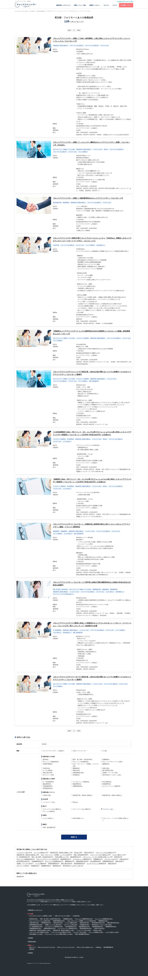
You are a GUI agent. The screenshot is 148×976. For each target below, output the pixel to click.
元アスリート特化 (22, 865)
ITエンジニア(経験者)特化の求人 (84, 918)
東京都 (19, 876)
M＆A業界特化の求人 (71, 926)
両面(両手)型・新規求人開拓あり (27, 855)
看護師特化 (68, 861)
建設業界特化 (74, 857)
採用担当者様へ (32, 941)
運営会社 (31, 949)
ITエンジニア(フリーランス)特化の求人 (40, 920)
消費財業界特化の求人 (50, 928)
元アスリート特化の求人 (70, 924)
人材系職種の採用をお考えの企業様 (125, 1)
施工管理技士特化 (22, 861)
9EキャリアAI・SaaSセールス (85, 947)
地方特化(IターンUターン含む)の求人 (102, 924)
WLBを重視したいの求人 (36, 934)
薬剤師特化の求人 (46, 922)
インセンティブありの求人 (84, 930)
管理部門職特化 (53, 863)
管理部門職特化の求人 (59, 920)
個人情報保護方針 (108, 947)
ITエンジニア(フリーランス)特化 (46, 859)
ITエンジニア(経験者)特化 (24, 859)
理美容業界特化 (78, 863)
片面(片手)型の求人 (99, 928)
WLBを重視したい (60, 857)
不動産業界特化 (36, 861)
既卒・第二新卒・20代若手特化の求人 (50, 918)
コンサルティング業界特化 (81, 859)
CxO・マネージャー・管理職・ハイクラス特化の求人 (81, 920)
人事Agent (98, 947)
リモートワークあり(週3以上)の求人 (39, 932)
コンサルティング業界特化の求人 (54, 926)
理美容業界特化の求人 (86, 928)
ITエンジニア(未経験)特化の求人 (104, 918)
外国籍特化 (34, 865)
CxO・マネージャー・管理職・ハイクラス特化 (55, 855)
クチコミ (114, 5)
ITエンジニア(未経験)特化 (53, 861)
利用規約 (30, 953)
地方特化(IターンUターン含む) (72, 865)
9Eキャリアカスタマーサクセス (46, 947)
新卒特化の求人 (33, 918)
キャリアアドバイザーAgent (21, 11)
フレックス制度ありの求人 (96, 932)
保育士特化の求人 (58, 922)
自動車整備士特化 (81, 861)
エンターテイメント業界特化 (96, 863)
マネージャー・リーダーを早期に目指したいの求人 (59, 934)
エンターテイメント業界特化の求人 (67, 928)
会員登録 (30, 938)
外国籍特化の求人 (84, 924)
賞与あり (77, 852)
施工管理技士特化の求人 (98, 922)
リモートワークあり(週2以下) (105, 852)
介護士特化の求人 (34, 922)
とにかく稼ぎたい (117, 855)
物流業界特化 (64, 859)
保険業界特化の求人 (111, 926)
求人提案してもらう (126, 5)
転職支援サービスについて (63, 5)
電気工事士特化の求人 (113, 922)
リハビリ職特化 (40, 863)
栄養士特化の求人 (84, 922)
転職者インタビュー (95, 5)
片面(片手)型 (88, 852)
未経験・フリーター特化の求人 (53, 924)
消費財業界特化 (107, 861)
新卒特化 (117, 857)
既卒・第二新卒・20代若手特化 (41, 857)
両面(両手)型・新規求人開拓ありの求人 (40, 930)
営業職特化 (96, 859)
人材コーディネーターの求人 (62, 915)
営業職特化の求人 (68, 918)
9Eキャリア (32, 947)
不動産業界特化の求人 (35, 928)
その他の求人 (76, 915)
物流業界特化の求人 (97, 926)
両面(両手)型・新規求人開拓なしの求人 (63, 930)
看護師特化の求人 (103, 920)
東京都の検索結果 (41, 11)
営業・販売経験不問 (80, 855)
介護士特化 (122, 859)
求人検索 (32, 11)
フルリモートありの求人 (80, 932)
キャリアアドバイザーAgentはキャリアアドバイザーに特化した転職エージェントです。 (50, 899)
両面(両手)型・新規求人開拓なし (60, 852)
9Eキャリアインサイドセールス (66, 947)
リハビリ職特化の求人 (71, 922)
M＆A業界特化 (94, 861)
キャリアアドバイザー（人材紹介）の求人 (40, 915)
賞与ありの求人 (98, 930)
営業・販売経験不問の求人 (82, 934)
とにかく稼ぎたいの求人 (112, 932)
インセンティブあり (23, 852)
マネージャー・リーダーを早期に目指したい (96, 857)
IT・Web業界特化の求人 (36, 926)
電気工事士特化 (65, 863)
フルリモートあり (109, 859)
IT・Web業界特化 (22, 857)
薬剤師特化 (56, 865)
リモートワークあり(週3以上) (99, 855)
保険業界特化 (45, 865)
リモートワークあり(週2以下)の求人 (61, 932)
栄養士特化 (111, 863)
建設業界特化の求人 (84, 926)
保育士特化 (118, 861)
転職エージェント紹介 (80, 5)
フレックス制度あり (40, 852)
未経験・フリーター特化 (24, 863)
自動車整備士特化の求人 (36, 924)
